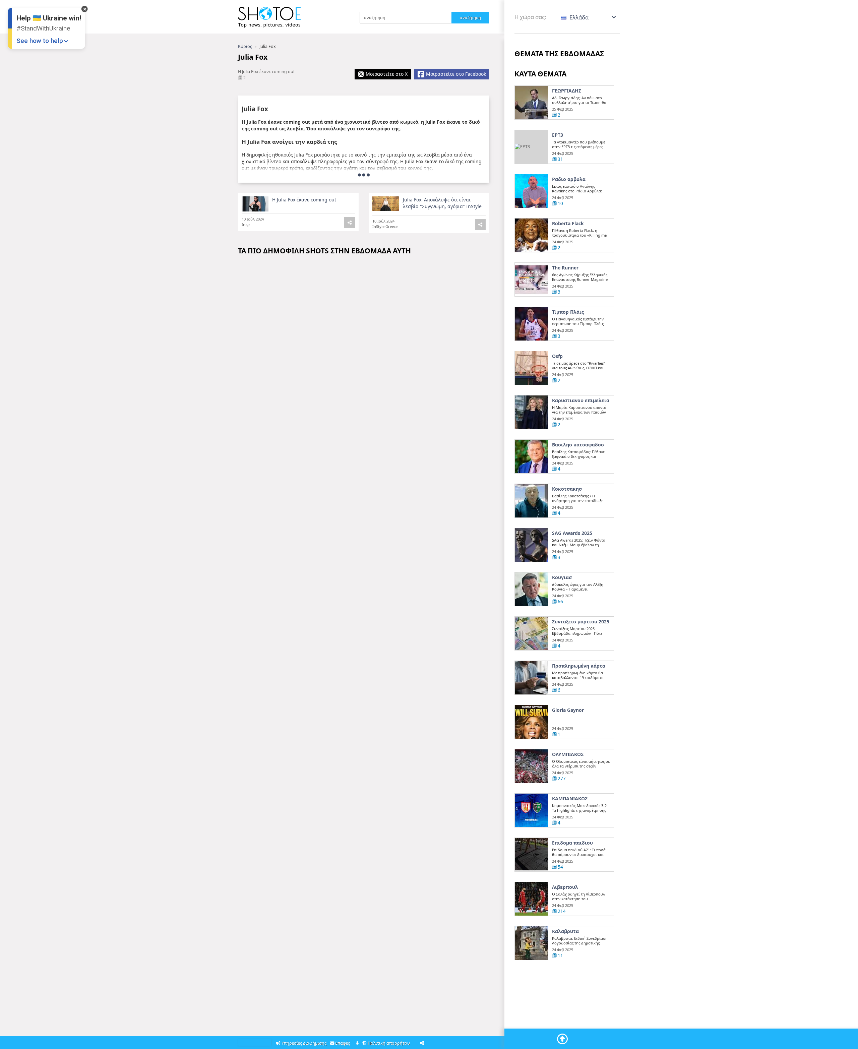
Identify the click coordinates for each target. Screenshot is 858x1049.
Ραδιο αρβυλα (569, 179)
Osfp (557, 356)
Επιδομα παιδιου (572, 843)
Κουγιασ (562, 577)
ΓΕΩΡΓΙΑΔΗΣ (566, 91)
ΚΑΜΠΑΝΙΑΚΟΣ (570, 799)
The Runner (565, 268)
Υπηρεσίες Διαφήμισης (304, 1043)
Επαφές (343, 1043)
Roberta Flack (568, 224)
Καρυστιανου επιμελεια (580, 400)
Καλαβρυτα (565, 931)
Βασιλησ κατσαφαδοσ (578, 445)
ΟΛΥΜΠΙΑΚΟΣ (568, 754)
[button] (589, 17)
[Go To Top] (562, 1039)
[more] (364, 175)
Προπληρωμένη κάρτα (578, 666)
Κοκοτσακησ (567, 489)
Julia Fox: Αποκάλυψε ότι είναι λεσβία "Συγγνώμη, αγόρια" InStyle (442, 202)
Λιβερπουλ (565, 887)
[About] (358, 1043)
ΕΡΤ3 (557, 135)
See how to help (39, 41)
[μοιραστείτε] (480, 224)
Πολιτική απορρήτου (389, 1043)
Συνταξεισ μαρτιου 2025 (580, 622)
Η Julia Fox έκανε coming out (304, 199)
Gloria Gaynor (568, 710)
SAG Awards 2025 (572, 533)
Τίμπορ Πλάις (568, 312)
